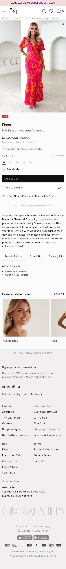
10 (17, 162)
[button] (33, 188)
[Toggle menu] (4, 11)
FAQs (5, 449)
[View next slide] (62, 66)
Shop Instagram (12, 429)
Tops (54, 340)
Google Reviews (31, 530)
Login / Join (9, 467)
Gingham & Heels (27, 556)
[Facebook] (3, 386)
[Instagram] (13, 386)
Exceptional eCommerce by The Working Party (33, 551)
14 (30, 162)
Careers (7, 423)
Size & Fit (35, 256)
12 (24, 162)
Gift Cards (40, 417)
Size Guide (13, 169)
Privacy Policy (42, 455)
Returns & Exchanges (47, 435)
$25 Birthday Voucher (16, 435)
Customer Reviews (45, 411)
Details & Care (13, 256)
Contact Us (9, 461)
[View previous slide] (4, 66)
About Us (8, 411)
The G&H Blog (11, 417)
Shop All (59, 293)
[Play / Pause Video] (61, 108)
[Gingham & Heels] (33, 511)
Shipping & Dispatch (47, 429)
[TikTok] (19, 386)
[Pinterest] (8, 386)
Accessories (10, 340)
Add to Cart (12, 178)
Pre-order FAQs (12, 455)
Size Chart (40, 423)
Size (7, 156)
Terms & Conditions (46, 449)
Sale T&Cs (8, 472)
